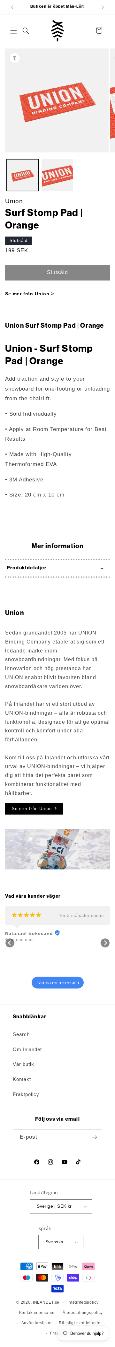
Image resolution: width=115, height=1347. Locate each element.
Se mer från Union (32, 808)
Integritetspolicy (83, 1302)
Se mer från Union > (29, 293)
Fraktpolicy (26, 1094)
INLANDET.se (46, 1302)
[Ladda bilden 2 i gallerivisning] (57, 175)
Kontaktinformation (37, 1313)
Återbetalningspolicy (83, 1313)
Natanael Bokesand (29, 933)
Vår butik (23, 1064)
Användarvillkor (36, 1323)
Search (21, 1034)
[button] (13, 30)
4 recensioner (19, 939)
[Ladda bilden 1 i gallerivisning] (22, 175)
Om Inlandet (27, 1049)
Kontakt (22, 1079)
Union (14, 201)
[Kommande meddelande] (103, 7)
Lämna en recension (57, 982)
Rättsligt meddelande (80, 1323)
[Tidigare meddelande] (12, 7)
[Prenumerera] (94, 1137)
